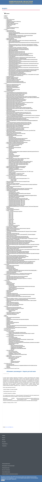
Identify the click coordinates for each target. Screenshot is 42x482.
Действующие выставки (11, 24)
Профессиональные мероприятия (13, 322)
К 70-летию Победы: (10, 334)
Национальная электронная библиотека (14, 307)
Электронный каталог (10, 30)
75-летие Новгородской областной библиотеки (15, 143)
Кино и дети (11, 157)
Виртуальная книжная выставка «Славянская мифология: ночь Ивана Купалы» (21, 261)
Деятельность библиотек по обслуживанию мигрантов (19, 49)
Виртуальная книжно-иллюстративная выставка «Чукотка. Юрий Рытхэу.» (20, 262)
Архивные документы (13, 289)
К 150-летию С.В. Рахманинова (12, 226)
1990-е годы (11, 221)
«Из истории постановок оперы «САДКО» (16, 159)
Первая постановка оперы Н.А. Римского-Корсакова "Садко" (20, 162)
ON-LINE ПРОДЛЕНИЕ (10, 22)
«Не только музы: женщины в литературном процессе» (16, 255)
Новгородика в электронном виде (15, 37)
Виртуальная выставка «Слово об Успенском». (15, 126)
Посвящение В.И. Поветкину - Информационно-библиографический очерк (22, 57)
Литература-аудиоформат (11, 272)
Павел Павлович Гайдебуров (14, 197)
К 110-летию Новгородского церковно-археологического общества (19, 122)
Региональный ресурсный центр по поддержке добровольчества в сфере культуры (22, 365)
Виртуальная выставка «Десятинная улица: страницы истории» (18, 124)
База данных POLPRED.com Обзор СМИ (14, 79)
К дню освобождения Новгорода (15, 338)
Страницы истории (12, 191)
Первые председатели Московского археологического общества (18, 228)
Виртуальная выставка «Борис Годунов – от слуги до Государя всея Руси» (20, 102)
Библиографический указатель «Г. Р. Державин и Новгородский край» (19, 273)
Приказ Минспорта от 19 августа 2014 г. (16, 174)
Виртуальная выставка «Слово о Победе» (16, 335)
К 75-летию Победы (10, 336)
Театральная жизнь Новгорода (12, 190)
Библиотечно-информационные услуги (14, 84)
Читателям (6, 18)
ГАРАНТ (10, 311)
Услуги (5, 83)
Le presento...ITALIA (10, 182)
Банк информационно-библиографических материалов (17, 327)
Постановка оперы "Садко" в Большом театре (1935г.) (18, 163)
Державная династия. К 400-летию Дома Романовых (16, 166)
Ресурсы (5, 29)
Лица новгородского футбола (14, 225)
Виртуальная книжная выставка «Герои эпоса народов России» (18, 181)
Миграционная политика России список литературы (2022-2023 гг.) (21, 53)
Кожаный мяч (11, 219)
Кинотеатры (11, 153)
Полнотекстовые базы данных (14, 32)
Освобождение (9, 109)
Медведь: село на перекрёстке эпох (13, 229)
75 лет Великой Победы (13, 337)
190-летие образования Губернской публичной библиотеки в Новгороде (22, 286)
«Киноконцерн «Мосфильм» (12, 314)
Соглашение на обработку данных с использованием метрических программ (20, 294)
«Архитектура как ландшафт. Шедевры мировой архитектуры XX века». (19, 247)
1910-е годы (11, 212)
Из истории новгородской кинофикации (14, 147)
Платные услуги (9, 88)
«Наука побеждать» (10, 208)
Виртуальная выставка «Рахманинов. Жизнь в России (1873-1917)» (19, 112)
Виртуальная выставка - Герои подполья (14, 356)
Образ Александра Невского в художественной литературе (19, 140)
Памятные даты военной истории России (11, 368)
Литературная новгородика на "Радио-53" (14, 271)
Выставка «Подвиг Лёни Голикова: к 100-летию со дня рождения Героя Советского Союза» (23, 249)
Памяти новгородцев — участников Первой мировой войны (17, 299)
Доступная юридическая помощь (13, 27)
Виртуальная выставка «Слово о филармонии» (15, 125)
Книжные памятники (10, 38)
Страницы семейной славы (14, 352)
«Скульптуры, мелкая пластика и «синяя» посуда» (16, 94)
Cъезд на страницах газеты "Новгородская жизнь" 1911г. (19, 178)
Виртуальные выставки (8, 91)
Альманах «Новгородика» (13, 269)
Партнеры (6, 306)
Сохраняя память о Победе (11, 227)
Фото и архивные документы (14, 145)
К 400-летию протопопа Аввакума (13, 303)
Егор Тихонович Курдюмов (13, 194)
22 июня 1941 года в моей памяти (13, 305)
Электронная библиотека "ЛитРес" (13, 80)
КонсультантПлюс (12, 310)
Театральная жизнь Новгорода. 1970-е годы (17, 203)
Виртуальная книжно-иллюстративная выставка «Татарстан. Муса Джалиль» (21, 241)
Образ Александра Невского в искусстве (16, 141)
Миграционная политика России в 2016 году (17, 52)
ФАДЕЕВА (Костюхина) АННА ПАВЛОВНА (18, 348)
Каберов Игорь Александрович (16, 347)
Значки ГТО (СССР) (12, 172)
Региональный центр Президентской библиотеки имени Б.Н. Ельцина (16, 274)
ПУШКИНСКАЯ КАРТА (10, 90)
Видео (5, 315)
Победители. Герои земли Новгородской (16, 341)
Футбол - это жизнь (10, 210)
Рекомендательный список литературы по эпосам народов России (21, 55)
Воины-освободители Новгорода (17, 345)
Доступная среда (7, 329)
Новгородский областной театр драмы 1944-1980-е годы (19, 199)
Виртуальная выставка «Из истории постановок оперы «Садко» (18, 158)
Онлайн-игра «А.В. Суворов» (12, 279)
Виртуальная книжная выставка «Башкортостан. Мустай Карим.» (18, 242)
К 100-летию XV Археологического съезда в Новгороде (17, 175)
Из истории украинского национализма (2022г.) (17, 73)
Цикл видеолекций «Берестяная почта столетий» (15, 277)
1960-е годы (11, 217)
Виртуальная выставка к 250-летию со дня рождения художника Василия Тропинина (22, 246)
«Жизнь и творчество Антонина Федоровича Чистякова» (17, 93)
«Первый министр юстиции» (12, 134)
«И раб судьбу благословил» (12, 235)
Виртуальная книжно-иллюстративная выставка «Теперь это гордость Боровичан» (22, 96)
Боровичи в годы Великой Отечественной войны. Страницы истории (21, 339)
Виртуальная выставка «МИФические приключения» (16, 257)
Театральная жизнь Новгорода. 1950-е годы (17, 201)
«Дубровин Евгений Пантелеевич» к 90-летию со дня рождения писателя (20, 263)
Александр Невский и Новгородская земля (14, 135)
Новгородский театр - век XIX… (14, 192)
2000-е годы (11, 222)
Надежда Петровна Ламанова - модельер (14, 258)
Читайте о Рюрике (10, 187)
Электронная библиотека (11, 31)
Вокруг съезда (13, 180)
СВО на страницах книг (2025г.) (14, 41)
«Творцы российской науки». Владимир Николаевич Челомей (18, 252)
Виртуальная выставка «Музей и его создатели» (15, 105)
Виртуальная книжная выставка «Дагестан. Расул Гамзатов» (18, 243)
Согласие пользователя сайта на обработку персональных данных (19, 296)
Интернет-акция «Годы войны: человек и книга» (17, 332)
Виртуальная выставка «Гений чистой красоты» (15, 95)
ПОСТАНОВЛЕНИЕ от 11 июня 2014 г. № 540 (16, 173)
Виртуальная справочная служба (13, 85)
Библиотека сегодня (10, 290)
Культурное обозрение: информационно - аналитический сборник (21, 35)
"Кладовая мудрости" (13, 287)
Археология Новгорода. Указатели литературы (17, 36)
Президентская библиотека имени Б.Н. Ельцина (15, 308)
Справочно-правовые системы (12, 78)
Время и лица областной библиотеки (15, 144)
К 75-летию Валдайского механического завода (15, 128)
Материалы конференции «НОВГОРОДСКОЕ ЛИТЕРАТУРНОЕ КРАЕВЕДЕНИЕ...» (23, 270)
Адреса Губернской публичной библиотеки (16, 288)
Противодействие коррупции (9, 328)
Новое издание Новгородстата (14, 340)
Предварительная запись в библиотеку (14, 21)
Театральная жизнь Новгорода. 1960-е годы (17, 202)
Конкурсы (8, 320)
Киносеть (10, 150)
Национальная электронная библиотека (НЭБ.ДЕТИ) (16, 82)
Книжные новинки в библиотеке (12, 23)
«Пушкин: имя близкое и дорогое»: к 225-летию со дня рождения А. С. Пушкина (23, 44)
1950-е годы (11, 216)
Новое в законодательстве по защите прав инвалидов (18, 54)
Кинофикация (11, 148)
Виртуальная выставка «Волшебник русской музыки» (16, 100)
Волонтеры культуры (8, 363)
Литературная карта (10, 76)
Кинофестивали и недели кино (14, 155)
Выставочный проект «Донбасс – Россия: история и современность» (19, 113)
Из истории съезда (12, 176)
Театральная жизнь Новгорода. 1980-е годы (17, 204)
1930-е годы (11, 214)
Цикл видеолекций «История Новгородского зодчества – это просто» (19, 278)
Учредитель (4, 445)
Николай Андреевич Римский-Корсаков (16, 160)
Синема (10, 149)
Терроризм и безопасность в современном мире (17, 58)
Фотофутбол (11, 224)
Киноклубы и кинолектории (14, 156)
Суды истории (9, 355)
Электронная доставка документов (13, 87)
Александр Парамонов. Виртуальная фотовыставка (16, 133)
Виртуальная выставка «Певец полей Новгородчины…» (16, 99)
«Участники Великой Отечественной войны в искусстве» (17, 92)
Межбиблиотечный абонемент (12, 86)
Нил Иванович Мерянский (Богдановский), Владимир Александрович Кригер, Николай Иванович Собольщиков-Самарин (23, 196)
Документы (9, 292)
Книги (12, 360)
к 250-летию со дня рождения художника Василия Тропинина (18, 237)
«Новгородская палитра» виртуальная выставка (15, 129)
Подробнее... (14, 479)
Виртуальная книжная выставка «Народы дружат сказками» (17, 256)
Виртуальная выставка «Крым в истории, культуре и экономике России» (20, 108)
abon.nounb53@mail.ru (9, 427)
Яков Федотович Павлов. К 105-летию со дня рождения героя (18, 127)
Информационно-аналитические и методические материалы (18, 319)
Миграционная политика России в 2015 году (17, 51)
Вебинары (8, 324)
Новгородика (6, 264)
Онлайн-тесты (9, 25)
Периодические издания (15, 361)
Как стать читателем (6, 469)
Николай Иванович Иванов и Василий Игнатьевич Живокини (20, 193)
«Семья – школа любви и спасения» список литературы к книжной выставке (22, 40)
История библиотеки (10, 284)
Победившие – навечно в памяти (15, 353)
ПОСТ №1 (12, 349)
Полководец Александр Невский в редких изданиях (18, 138)
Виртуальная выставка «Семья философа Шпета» (16, 103)
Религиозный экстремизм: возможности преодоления (18, 48)
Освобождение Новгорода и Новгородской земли (18, 354)
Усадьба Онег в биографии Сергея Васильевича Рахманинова (18, 189)
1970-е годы (11, 218)
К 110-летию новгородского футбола (15, 211)
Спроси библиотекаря (10, 19)
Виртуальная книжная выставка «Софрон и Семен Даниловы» (18, 251)
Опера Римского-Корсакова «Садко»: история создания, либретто (21, 161)
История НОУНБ (11, 285)
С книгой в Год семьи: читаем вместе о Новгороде (18, 47)
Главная (3, 435)
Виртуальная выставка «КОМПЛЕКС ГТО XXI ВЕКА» (16, 167)
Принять (3, 480)
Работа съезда (13, 179)
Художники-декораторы (13, 165)
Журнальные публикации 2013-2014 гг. (16, 169)
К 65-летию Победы (10, 331)
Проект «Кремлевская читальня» (13, 302)
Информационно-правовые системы (13, 89)
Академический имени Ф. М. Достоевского (16, 205)
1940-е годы (11, 215)
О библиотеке (6, 280)
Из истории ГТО (11, 170)
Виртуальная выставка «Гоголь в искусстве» (15, 101)
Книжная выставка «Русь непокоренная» (14, 250)
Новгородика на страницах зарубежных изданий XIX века (17, 142)
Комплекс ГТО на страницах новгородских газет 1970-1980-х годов (21, 171)
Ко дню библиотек (12, 56)
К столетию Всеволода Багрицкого (13, 209)
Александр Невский (12, 137)
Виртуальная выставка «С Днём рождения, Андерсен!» (17, 104)
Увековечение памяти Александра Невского (17, 139)
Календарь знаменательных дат (12, 77)
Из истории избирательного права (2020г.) (16, 72)
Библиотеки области (10, 323)
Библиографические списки (12, 39)
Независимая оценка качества (12, 293)
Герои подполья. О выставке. (14, 357)
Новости (5, 15)
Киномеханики (11, 154)
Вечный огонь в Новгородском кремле (18, 346)
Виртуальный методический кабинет (13, 317)
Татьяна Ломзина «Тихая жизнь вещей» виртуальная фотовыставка (19, 123)
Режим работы (9, 20)
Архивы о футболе (12, 223)
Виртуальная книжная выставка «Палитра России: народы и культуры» (19, 240)
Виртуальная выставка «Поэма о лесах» (14, 106)
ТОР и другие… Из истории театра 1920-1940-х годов (18, 198)
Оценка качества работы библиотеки (13, 295)
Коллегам (6, 316)
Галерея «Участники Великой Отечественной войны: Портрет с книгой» (21, 333)
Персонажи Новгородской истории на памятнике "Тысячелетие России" (19, 188)
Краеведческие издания (11, 268)
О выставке (11, 136)
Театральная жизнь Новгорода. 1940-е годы (17, 200)
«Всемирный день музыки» (11, 230)
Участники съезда (12, 177)
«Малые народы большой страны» (13, 248)
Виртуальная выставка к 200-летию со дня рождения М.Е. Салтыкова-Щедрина (21, 234)
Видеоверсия (11, 146)
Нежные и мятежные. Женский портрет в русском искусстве (17, 236)
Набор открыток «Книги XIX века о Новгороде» (15, 304)
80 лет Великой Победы (13, 351)
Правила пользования (11, 28)
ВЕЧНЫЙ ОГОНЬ (11, 344)
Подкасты (8, 26)
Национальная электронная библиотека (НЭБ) (15, 81)
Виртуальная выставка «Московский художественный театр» (18, 119)
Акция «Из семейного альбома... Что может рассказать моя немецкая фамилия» (21, 298)
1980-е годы (11, 220)
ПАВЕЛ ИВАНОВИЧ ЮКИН (13, 50)
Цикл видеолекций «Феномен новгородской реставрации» (17, 276)
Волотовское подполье (13, 358)
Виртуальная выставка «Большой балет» (14, 186)
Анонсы (5, 16)
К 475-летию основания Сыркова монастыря (15, 114)
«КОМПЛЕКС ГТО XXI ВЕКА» (14, 168)
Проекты (5, 297)
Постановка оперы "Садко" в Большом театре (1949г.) (18, 164)
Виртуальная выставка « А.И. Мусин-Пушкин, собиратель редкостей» (19, 107)
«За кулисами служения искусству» (13, 233)
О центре (8, 275)
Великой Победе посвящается (9, 330)
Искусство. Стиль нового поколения (13, 183)
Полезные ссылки (10, 321)
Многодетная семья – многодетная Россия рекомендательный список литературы (24, 69)
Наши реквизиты (10, 291)
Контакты (8, 281)
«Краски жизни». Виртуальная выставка (14, 132)
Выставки (6, 17)
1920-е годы (11, 213)
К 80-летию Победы (10, 350)
